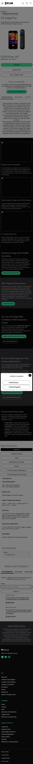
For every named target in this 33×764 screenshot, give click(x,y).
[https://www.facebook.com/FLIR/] (6, 657)
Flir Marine (4, 687)
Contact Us (4, 726)
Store (3, 709)
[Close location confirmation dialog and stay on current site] (30, 375)
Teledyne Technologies (8, 679)
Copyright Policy (5, 758)
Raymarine (4, 692)
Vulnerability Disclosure (8, 731)
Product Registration (7, 734)
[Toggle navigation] (2, 3)
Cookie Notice (5, 755)
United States (13, 382)
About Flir (4, 677)
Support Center (5, 729)
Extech (3, 689)
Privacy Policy (5, 751)
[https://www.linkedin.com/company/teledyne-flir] (2, 657)
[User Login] (22, 3)
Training (3, 739)
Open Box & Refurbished (8, 712)
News (3, 704)
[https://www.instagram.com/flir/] (9, 657)
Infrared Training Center (8, 694)
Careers (3, 707)
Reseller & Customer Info (8, 717)
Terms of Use (4, 761)
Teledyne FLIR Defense (8, 682)
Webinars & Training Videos (9, 741)
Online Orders (5, 736)
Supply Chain (5, 714)
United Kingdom (14, 387)
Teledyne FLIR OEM (7, 684)
